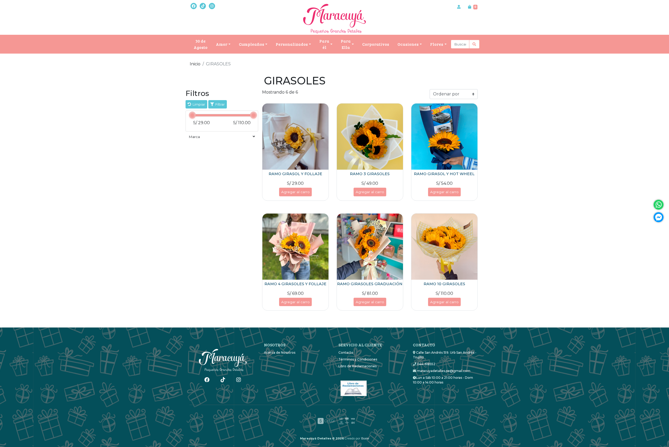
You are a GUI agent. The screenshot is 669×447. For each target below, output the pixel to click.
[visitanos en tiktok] (203, 6)
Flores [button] (436, 44)
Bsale (365, 438)
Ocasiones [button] (408, 44)
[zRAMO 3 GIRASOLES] (370, 137)
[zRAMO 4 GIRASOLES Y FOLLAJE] (295, 247)
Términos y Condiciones (357, 359)
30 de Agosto (200, 44)
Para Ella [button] (346, 44)
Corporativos (375, 44)
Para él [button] (324, 44)
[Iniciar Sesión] (459, 7)
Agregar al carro (295, 192)
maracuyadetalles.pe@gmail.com (443, 371)
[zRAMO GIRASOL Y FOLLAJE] (295, 137)
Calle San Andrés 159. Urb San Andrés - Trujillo (444, 355)
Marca (194, 137)
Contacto (345, 352)
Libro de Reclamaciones (357, 366)
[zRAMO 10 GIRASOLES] (444, 247)
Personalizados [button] (292, 44)
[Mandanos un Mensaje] (658, 217)
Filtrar (219, 104)
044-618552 (425, 364)
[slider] (192, 115)
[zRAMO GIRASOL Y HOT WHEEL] (444, 137)
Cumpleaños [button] (251, 44)
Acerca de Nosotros (279, 352)
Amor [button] (221, 44)
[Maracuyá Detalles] (334, 19)
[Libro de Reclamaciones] (353, 386)
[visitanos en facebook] (194, 6)
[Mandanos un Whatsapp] (658, 204)
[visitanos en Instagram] (212, 6)
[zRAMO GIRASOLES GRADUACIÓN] (370, 247)
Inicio (195, 63)
